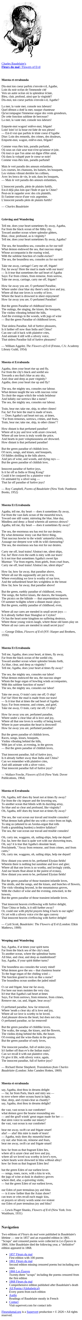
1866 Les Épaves (19, 1271)
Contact (13, 1302)
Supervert (32, 1311)
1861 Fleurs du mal (20, 1261)
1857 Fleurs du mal (20, 1254)
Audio (13, 1295)
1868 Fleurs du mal (20, 1281)
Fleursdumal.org (11, 1311)
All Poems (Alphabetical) (24, 1288)
